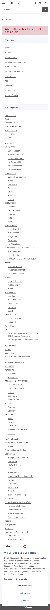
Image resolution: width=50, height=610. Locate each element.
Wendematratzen (15, 513)
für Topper (12, 240)
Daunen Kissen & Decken (15, 450)
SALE (10, 221)
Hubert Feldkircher (13, 126)
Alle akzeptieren (25, 585)
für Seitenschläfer (15, 162)
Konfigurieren (25, 593)
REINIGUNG (10, 329)
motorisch (12, 322)
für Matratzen (14, 244)
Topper (8, 521)
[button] (35, 2)
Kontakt (8, 52)
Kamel (10, 180)
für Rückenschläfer (16, 165)
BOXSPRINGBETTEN (16, 273)
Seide (10, 192)
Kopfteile (9, 528)
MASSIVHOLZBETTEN (17, 270)
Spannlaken (10, 498)
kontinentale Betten (16, 506)
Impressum (8, 579)
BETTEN (8, 262)
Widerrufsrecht (11, 95)
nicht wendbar (14, 300)
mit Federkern (14, 285)
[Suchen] (45, 9)
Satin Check (13, 487)
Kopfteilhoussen (15, 539)
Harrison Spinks (11, 122)
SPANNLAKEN (11, 225)
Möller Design (11, 130)
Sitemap (8, 85)
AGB (6, 81)
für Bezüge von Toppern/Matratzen (23, 339)
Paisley (11, 480)
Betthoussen (13, 536)
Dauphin (11, 407)
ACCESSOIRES (11, 370)
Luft (9, 468)
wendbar (12, 296)
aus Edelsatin (13, 232)
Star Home (12, 373)
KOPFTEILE (9, 326)
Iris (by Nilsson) (14, 465)
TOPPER (8, 277)
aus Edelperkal (14, 229)
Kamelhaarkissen (15, 154)
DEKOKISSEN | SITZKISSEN (16, 381)
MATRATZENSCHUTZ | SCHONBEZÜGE (21, 259)
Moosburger (10, 134)
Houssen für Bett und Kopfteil (18, 532)
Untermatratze (14, 303)
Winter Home (13, 399)
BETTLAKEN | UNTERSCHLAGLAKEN (20, 247)
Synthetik (12, 307)
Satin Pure (12, 491)
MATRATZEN (10, 292)
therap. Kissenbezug (17, 495)
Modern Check (14, 472)
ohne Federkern (15, 281)
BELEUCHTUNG (11, 425)
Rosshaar (12, 188)
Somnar (8, 137)
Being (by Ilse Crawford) (18, 457)
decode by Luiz (14, 210)
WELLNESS (9, 366)
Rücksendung (11, 57)
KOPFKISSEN (10, 147)
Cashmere (12, 184)
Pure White (12, 483)
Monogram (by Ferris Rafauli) (20, 476)
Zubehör (11, 288)
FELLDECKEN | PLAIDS (14, 385)
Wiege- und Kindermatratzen (17, 356)
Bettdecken (9, 353)
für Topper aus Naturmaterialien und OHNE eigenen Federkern (24, 334)
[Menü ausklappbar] (3, 1)
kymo (10, 418)
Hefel (10, 218)
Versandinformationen (14, 71)
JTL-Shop (29, 607)
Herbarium (12, 461)
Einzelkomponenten (16, 517)
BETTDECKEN (10, 173)
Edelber (11, 411)
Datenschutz (21, 579)
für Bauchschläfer (15, 169)
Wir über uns (10, 66)
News (7, 47)
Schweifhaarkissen (16, 158)
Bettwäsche (10, 454)
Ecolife (8, 119)
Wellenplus (13, 377)
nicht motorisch (14, 318)
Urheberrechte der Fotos (15, 62)
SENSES (11, 433)
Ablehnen (25, 600)
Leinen (11, 199)
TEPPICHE (9, 414)
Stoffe (10, 446)
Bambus (11, 195)
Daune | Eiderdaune (17, 177)
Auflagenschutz (11, 524)
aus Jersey (12, 236)
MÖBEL (8, 403)
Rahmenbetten (14, 509)
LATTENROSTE (11, 314)
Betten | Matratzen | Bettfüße (18, 502)
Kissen (8, 349)
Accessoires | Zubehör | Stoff (17, 442)
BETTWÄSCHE (10, 203)
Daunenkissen (14, 151)
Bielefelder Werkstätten (18, 429)
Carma (11, 392)
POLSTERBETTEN (15, 266)
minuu (11, 422)
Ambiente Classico (16, 388)
